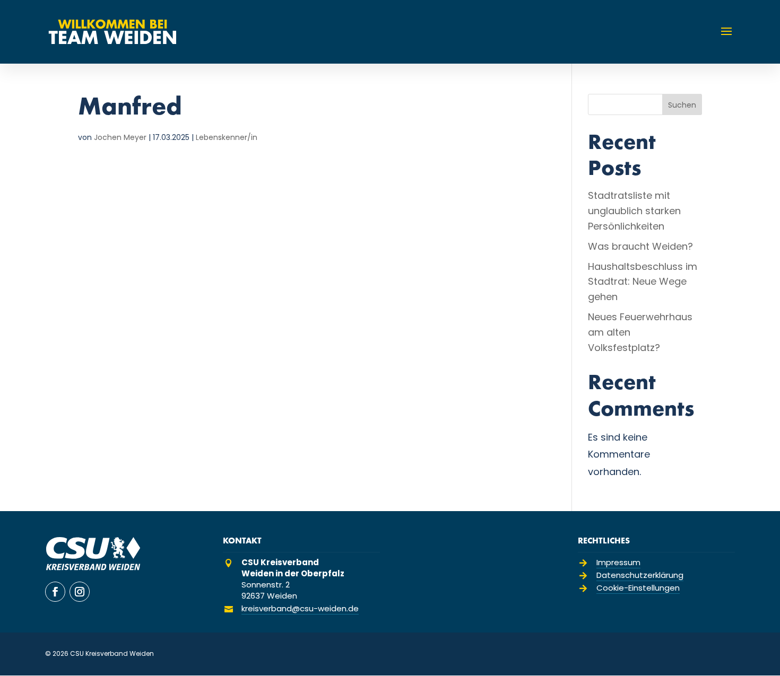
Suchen (682, 105)
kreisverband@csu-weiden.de (300, 608)
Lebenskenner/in (226, 137)
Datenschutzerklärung (639, 575)
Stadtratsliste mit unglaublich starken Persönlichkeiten (634, 211)
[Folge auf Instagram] (80, 592)
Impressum (618, 562)
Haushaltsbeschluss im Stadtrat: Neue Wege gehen (642, 282)
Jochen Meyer (120, 137)
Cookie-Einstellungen (638, 587)
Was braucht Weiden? (640, 246)
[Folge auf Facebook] (55, 592)
